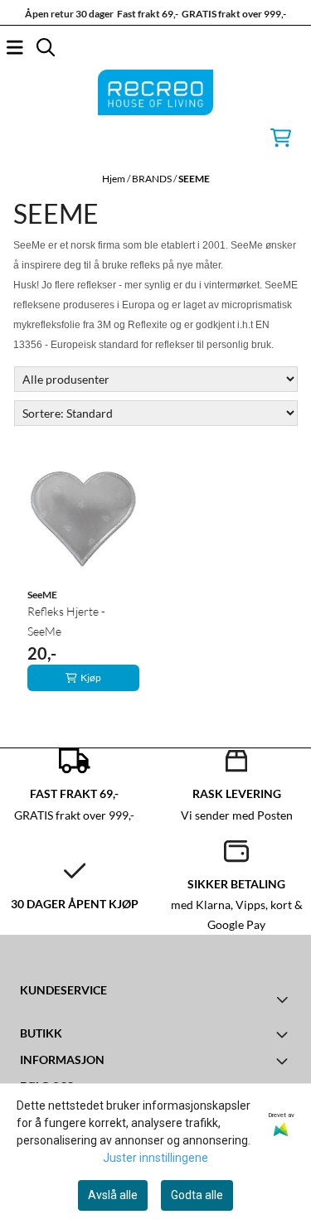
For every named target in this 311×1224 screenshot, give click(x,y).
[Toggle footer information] (284, 999)
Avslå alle (113, 1195)
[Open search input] (45, 47)
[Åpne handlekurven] (281, 137)
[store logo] (156, 92)
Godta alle (197, 1195)
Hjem (114, 178)
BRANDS (152, 178)
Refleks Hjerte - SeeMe (66, 621)
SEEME (194, 178)
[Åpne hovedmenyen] (15, 47)
